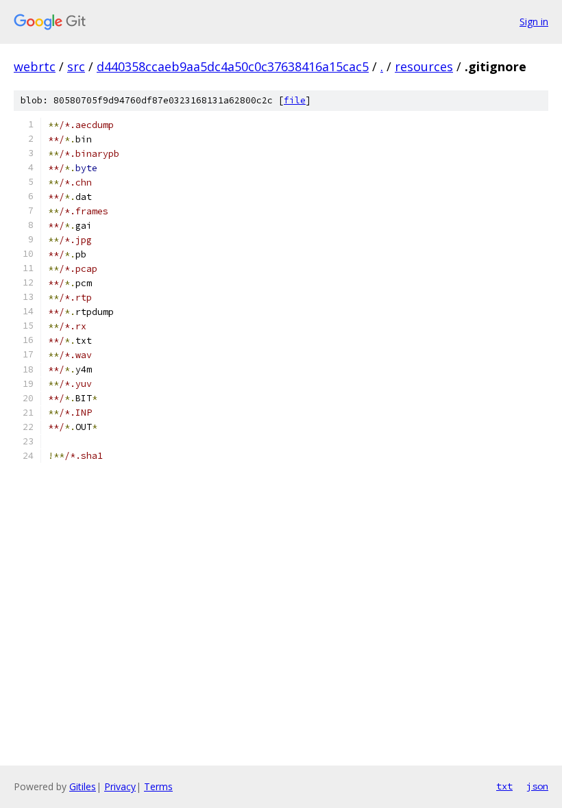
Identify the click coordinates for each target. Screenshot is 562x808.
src (76, 66)
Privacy (120, 786)
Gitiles (82, 786)
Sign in (534, 21)
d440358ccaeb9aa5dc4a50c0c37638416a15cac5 (233, 66)
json (537, 786)
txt (504, 786)
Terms (158, 786)
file (295, 100)
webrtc (35, 66)
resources (424, 66)
